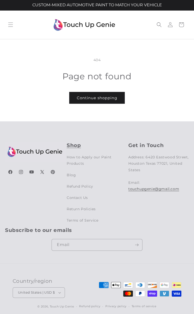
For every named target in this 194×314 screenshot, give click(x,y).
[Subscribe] (136, 245)
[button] (10, 24)
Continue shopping (97, 97)
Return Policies (81, 209)
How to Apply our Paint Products (89, 160)
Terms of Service (83, 220)
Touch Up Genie (62, 306)
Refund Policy (80, 186)
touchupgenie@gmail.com (153, 189)
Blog (71, 175)
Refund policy (89, 306)
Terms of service (144, 306)
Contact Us (77, 197)
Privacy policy (116, 306)
